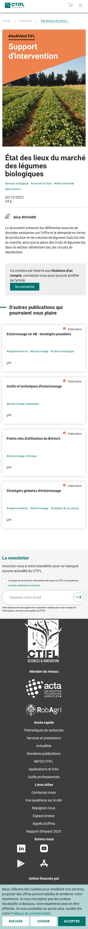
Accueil (6, 20)
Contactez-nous (44, 792)
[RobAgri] (43, 715)
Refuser (15, 921)
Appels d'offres (44, 824)
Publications (25, 20)
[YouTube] (44, 851)
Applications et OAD (44, 769)
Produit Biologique (18, 183)
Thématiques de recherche (44, 730)
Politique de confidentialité (31, 913)
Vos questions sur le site (43, 800)
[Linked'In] (21, 851)
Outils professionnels (44, 777)
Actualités (43, 746)
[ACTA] (44, 698)
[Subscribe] (78, 597)
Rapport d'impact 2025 (43, 831)
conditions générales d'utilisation (24, 585)
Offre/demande (65, 183)
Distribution (14, 189)
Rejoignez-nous (43, 808)
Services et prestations (44, 738)
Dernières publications (43, 754)
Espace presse (44, 816)
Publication (74, 329)
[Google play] (21, 866)
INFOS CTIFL (44, 761)
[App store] (44, 866)
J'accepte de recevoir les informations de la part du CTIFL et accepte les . (43, 583)
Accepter (72, 921)
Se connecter (24, 287)
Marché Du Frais (42, 183)
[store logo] (19, 5)
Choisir (43, 921)
